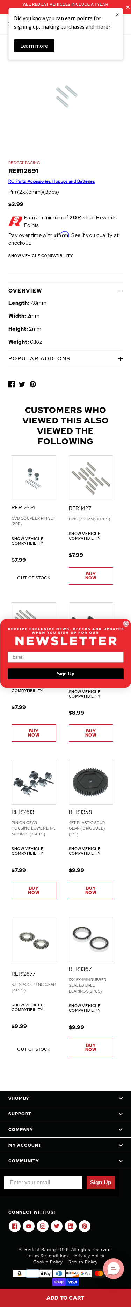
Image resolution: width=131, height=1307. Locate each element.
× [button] (117, 14)
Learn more (34, 45)
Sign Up (65, 673)
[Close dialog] (126, 624)
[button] (113, 1268)
